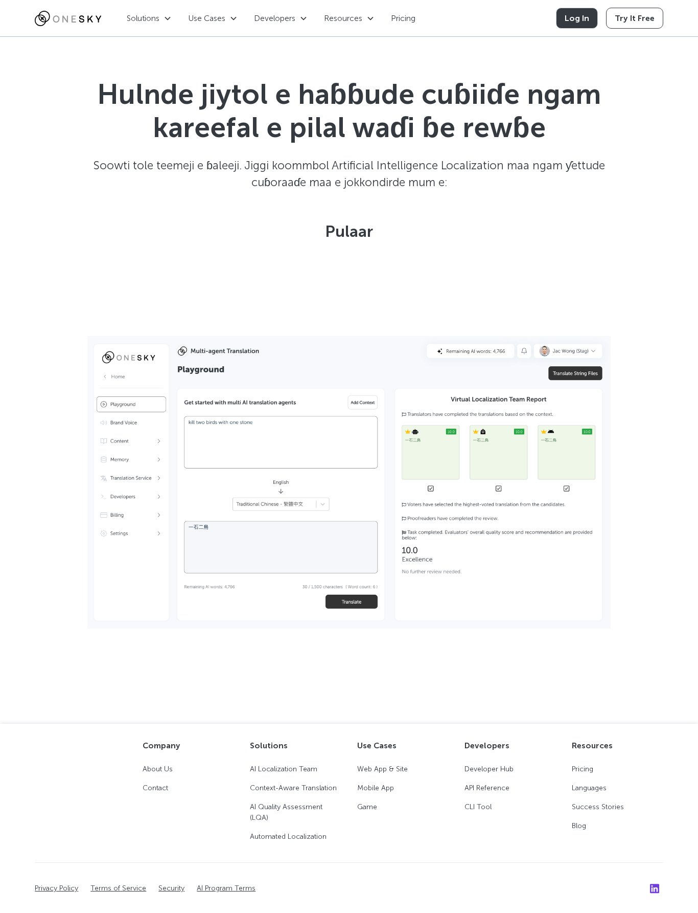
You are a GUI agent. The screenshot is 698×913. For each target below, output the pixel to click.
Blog (579, 825)
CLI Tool (478, 807)
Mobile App (375, 788)
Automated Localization (288, 836)
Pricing (403, 18)
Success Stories (598, 807)
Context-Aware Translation (293, 788)
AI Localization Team (283, 769)
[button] (149, 18)
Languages (589, 788)
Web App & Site (382, 769)
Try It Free (635, 18)
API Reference (486, 788)
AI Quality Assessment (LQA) (286, 812)
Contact (155, 788)
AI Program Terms (226, 888)
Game (367, 807)
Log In (577, 18)
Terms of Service (118, 888)
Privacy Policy (56, 888)
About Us (158, 769)
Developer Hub (489, 769)
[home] (68, 18)
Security (171, 888)
